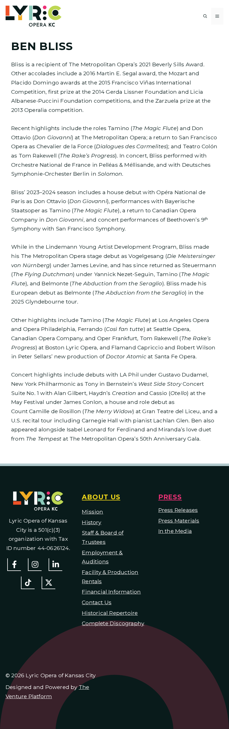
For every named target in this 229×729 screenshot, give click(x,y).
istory (93, 522)
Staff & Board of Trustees (102, 537)
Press (170, 497)
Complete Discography (113, 623)
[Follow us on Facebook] (14, 564)
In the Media (175, 531)
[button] (205, 16)
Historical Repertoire (110, 613)
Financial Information (111, 591)
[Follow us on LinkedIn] (55, 564)
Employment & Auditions (102, 557)
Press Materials (178, 520)
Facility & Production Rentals (110, 577)
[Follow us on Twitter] (48, 583)
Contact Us (96, 602)
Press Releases (178, 510)
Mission (92, 511)
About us (101, 497)
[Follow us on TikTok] (28, 583)
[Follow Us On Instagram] (35, 564)
